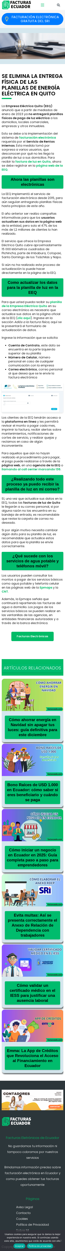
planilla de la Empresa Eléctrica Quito (32, 304)
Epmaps (46, 587)
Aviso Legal (24, 1207)
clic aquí (24, 318)
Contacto (23, 1213)
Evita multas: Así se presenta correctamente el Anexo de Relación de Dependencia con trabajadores (32, 925)
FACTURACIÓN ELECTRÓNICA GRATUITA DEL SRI (35, 19)
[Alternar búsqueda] (58, 5)
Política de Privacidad (32, 1224)
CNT (5, 591)
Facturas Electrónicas (32, 636)
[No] (60, 1240)
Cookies (22, 1219)
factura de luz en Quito (33, 161)
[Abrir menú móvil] (42, 5)
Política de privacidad (40, 1246)
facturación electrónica (37, 137)
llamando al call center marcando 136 (31, 469)
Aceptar (19, 1246)
